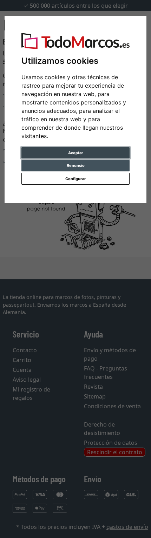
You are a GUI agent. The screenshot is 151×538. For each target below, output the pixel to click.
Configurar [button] (75, 178)
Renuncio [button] (76, 165)
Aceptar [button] (75, 152)
